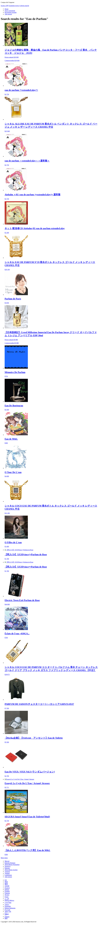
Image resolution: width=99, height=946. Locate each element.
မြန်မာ (7, 914)
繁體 (6, 884)
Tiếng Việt (8, 911)
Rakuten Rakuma (10, 863)
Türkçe (7, 904)
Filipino (7, 916)
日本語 (7, 886)
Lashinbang (8, 875)
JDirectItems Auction (11, 870)
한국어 (7, 895)
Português (8, 906)
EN (6, 880)
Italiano (7, 889)
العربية (7, 899)
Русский (7, 910)
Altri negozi (8, 14)
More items (4, 858)
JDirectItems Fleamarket (12, 864)
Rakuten (7, 868)
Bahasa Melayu (9, 900)
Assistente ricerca (14, 5)
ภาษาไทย (8, 902)
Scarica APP (4, 5)
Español (7, 891)
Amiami (7, 873)
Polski (6, 897)
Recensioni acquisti (10, 12)
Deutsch (7, 888)
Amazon (7, 871)
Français (7, 893)
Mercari (7, 861)
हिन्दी (6, 918)
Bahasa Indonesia (10, 908)
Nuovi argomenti (10, 10)
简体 (6, 882)
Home (6, 9)
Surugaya (7, 866)
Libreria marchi (24, 5)
